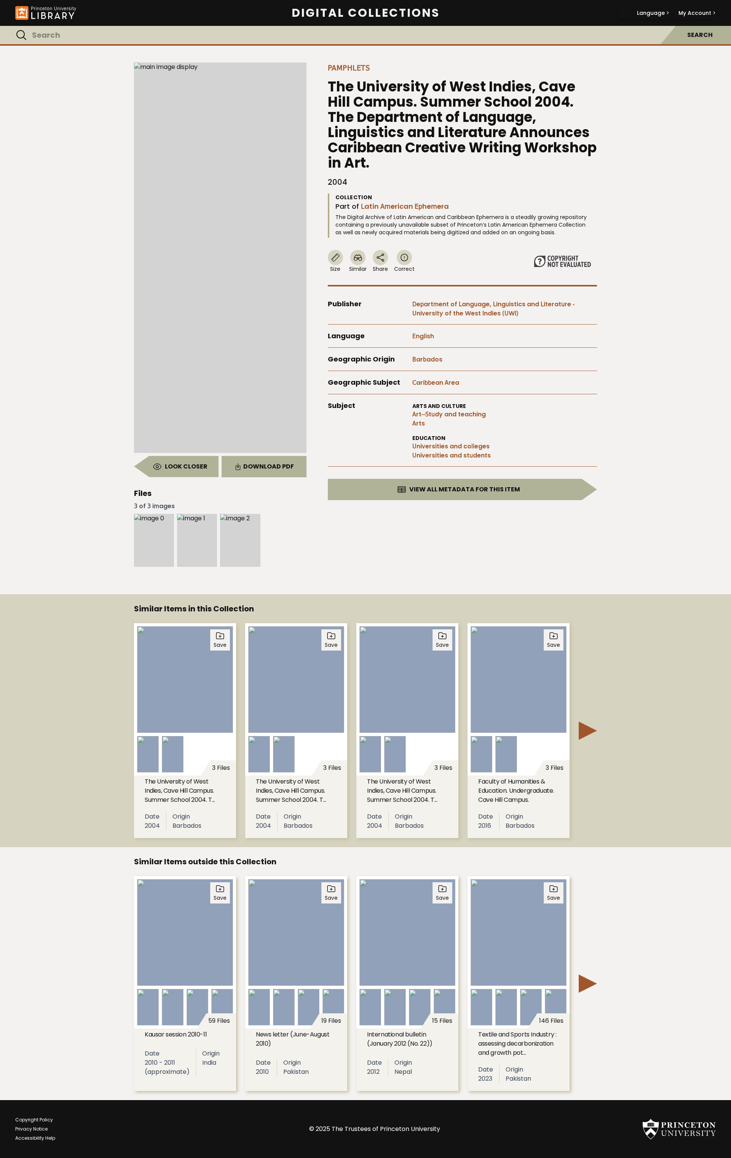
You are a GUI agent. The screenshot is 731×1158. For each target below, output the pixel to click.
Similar (358, 269)
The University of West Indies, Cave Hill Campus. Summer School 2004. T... (180, 790)
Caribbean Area (435, 382)
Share (380, 269)
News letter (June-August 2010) (292, 1039)
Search (700, 34)
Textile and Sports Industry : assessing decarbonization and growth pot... (517, 1043)
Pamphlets (349, 67)
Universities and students (451, 455)
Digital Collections (366, 13)
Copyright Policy (34, 1119)
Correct (404, 269)
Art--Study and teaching (449, 414)
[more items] (588, 730)
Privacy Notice (31, 1129)
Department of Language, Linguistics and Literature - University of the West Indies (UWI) (493, 309)
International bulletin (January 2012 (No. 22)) (400, 1039)
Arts (418, 423)
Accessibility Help (35, 1138)
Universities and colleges (451, 446)
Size (335, 269)
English (423, 336)
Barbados (427, 359)
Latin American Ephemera (405, 206)
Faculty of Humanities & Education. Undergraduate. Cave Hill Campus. (516, 790)
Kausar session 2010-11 (176, 1034)
